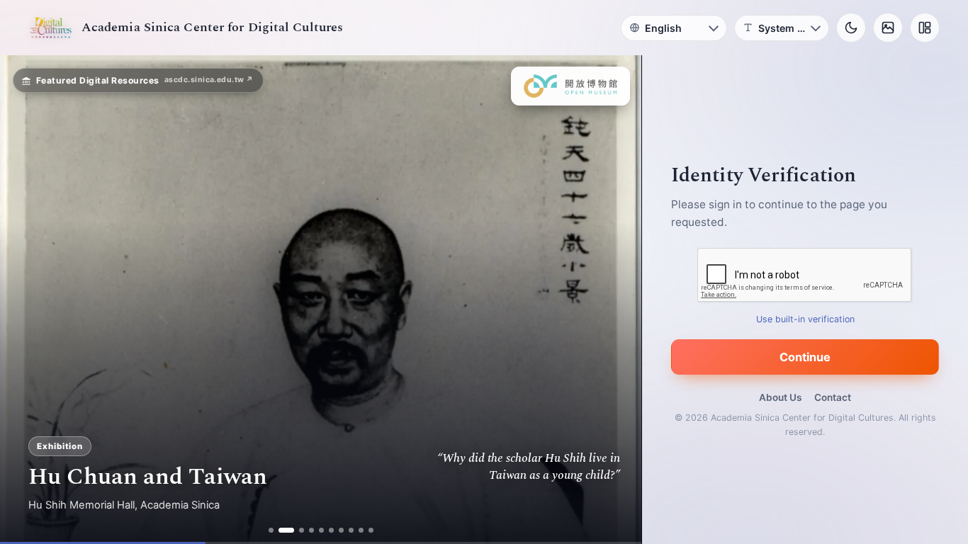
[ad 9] (361, 530)
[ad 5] (321, 530)
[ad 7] (341, 530)
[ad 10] (370, 530)
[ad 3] (296, 530)
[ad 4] (311, 530)
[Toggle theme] (851, 27)
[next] (615, 299)
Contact (832, 397)
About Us (780, 397)
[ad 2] (280, 530)
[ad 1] (271, 530)
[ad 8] (351, 530)
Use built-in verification (805, 319)
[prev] (25, 299)
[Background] (888, 27)
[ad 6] (331, 530)
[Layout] (925, 27)
